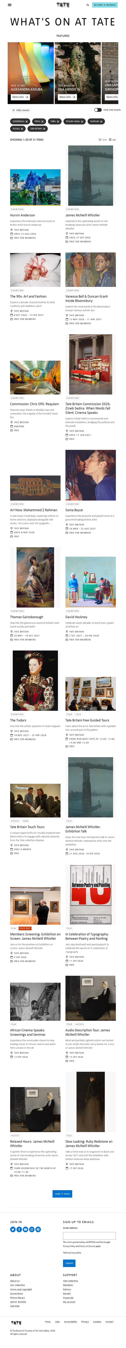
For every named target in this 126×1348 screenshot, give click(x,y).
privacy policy (75, 1252)
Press (48, 1321)
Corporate (68, 1297)
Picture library (17, 1297)
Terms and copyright (21, 1289)
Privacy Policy (69, 1246)
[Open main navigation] (32, 5)
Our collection (17, 1285)
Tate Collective (70, 1281)
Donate (67, 1293)
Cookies (97, 1321)
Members (68, 1285)
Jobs (57, 1321)
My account (69, 1302)
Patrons (67, 1289)
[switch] (98, 110)
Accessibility (70, 1321)
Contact (109, 1321)
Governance (16, 1293)
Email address (70, 1228)
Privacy (85, 1321)
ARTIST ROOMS (18, 1302)
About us (15, 1281)
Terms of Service (87, 1246)
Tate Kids (15, 1306)
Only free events (112, 110)
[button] (87, 5)
